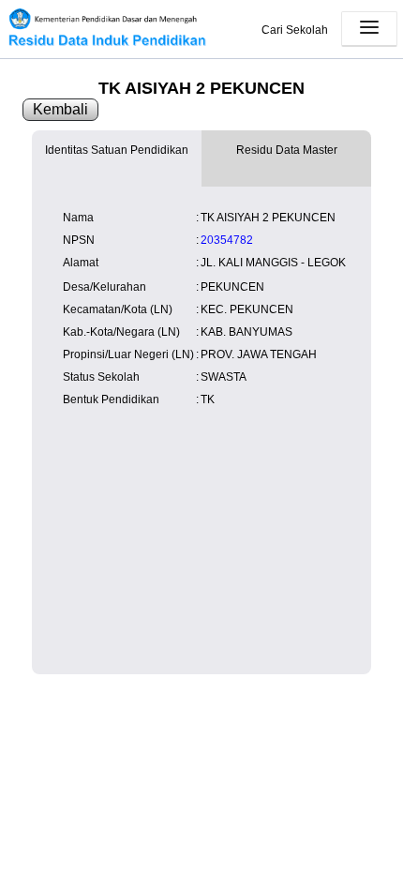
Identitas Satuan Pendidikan (116, 150)
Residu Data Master (286, 150)
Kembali (60, 109)
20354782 (227, 240)
